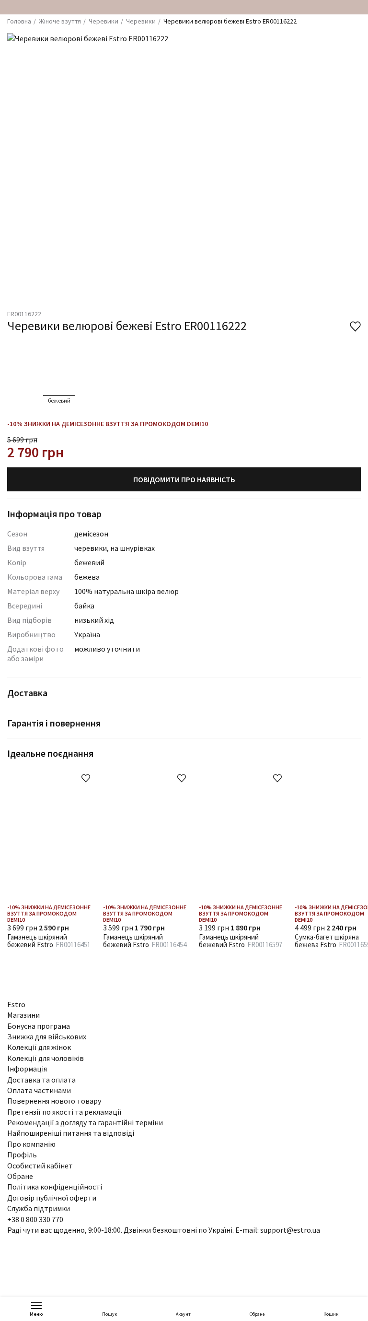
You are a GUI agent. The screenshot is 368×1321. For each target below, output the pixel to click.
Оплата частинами (39, 1090)
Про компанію (31, 1144)
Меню (36, 1314)
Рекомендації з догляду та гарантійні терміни (85, 1122)
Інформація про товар (54, 514)
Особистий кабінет (40, 1165)
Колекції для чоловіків (45, 1058)
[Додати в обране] (85, 778)
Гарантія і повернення (54, 723)
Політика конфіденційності (54, 1186)
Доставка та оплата (41, 1079)
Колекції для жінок (39, 1047)
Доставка (27, 693)
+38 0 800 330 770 (35, 1219)
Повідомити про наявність (184, 479)
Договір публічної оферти (51, 1197)
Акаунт (183, 1314)
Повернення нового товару (54, 1101)
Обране (257, 1314)
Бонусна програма (38, 1026)
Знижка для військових (46, 1036)
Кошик (330, 1314)
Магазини (23, 1015)
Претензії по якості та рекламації (64, 1112)
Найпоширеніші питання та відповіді (70, 1133)
